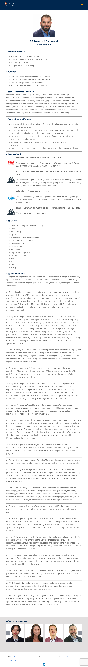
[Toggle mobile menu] (82, 5)
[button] (8, 633)
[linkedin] (44, 664)
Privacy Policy (12, 660)
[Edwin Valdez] (73, 633)
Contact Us (70, 657)
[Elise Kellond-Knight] (54, 633)
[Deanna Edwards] (15, 633)
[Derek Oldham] (34, 633)
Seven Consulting (15, 657)
